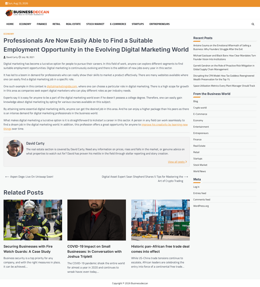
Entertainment (201, 126)
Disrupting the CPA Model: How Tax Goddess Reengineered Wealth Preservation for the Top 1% (223, 77)
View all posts (176, 162)
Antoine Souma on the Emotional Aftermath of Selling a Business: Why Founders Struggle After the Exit (222, 47)
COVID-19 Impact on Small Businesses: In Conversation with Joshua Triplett (94, 251)
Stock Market (95, 24)
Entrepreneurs (159, 24)
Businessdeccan (139, 283)
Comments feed (201, 199)
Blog (195, 101)
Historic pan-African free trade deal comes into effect (160, 249)
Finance (42, 24)
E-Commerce (118, 24)
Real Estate (73, 24)
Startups (138, 24)
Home (10, 24)
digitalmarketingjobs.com (62, 86)
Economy (25, 24)
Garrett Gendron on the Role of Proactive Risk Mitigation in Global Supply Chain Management (224, 67)
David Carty (12, 57)
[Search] (253, 24)
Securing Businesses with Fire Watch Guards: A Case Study (28, 249)
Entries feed (199, 193)
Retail (56, 24)
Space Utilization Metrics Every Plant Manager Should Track (224, 85)
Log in (196, 187)
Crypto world (200, 107)
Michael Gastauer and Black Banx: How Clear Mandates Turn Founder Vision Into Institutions (224, 57)
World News (199, 171)
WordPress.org (201, 206)
